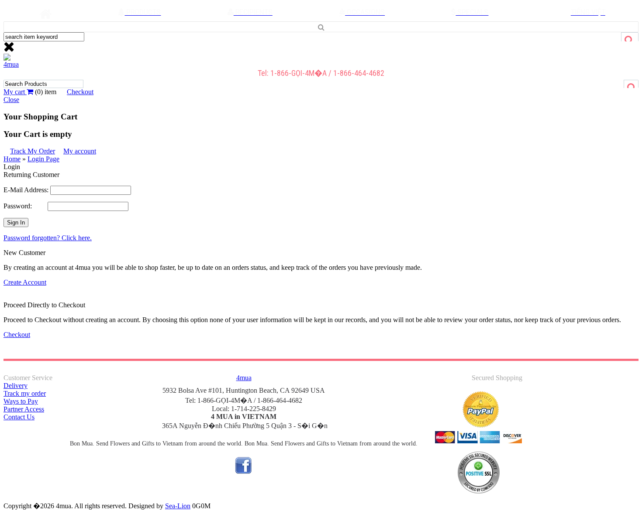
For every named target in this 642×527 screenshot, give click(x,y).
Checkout (80, 91)
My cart (15, 91)
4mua (11, 64)
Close (11, 99)
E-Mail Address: (25, 190)
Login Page (43, 159)
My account (79, 151)
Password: (25, 206)
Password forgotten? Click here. (47, 237)
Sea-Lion (177, 506)
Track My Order (32, 151)
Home (12, 159)
